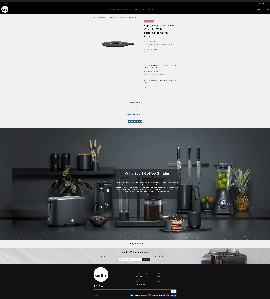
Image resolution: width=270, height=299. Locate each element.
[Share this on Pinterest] (153, 87)
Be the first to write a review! (135, 121)
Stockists (141, 9)
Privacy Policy (160, 281)
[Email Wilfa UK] (8, 3)
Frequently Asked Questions (142, 273)
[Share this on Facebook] (149, 87)
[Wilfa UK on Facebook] (1, 3)
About (107, 9)
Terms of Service (139, 276)
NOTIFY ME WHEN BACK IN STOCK (158, 62)
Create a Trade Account (162, 279)
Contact (156, 9)
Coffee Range (114, 9)
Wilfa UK (99, 295)
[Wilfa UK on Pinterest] (4, 3)
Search (137, 271)
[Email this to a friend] (156, 87)
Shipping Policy (139, 279)
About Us (159, 271)
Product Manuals (139, 287)
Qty (145, 53)
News (135, 9)
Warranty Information (140, 284)
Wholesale (149, 9)
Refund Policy (139, 281)
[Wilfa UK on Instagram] (6, 3)
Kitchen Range (126, 9)
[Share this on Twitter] (145, 87)
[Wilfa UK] (4, 9)
